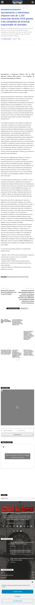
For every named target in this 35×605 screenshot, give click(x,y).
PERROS (18, 276)
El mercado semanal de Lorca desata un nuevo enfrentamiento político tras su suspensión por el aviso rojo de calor (6, 352)
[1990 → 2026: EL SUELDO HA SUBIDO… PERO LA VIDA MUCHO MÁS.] (6, 315)
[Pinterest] (10, 43)
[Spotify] (17, 526)
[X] (6, 43)
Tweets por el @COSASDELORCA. (17, 456)
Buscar (17, 434)
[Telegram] (18, 43)
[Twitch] (31, 526)
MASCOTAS (13, 276)
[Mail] (10, 526)
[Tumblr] (28, 526)
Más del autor (24, 308)
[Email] (26, 43)
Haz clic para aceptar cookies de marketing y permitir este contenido (17, 456)
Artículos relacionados (13, 308)
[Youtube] (21, 531)
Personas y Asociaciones (7, 575)
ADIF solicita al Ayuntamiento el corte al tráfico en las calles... (22, 559)
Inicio (2, 6)
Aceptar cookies (17, 591)
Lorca (2, 572)
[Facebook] (2, 43)
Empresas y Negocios (16, 6)
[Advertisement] (13, 373)
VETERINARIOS (25, 276)
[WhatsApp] (14, 43)
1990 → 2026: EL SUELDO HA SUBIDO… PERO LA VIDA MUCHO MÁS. (6, 321)
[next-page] (18, 360)
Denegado (17, 596)
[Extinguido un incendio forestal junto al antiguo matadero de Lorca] (5, 544)
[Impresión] (22, 43)
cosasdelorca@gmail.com (21, 523)
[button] (32, 582)
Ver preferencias (17, 601)
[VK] (30, 43)
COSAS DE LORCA (7, 38)
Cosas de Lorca (8, 6)
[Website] (17, 531)
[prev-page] (16, 360)
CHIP (9, 276)
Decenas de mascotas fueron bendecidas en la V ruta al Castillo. (8, 292)
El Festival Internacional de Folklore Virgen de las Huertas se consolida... (21, 551)
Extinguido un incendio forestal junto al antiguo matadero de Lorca (22, 543)
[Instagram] (7, 526)
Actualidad (3, 577)
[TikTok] (24, 526)
